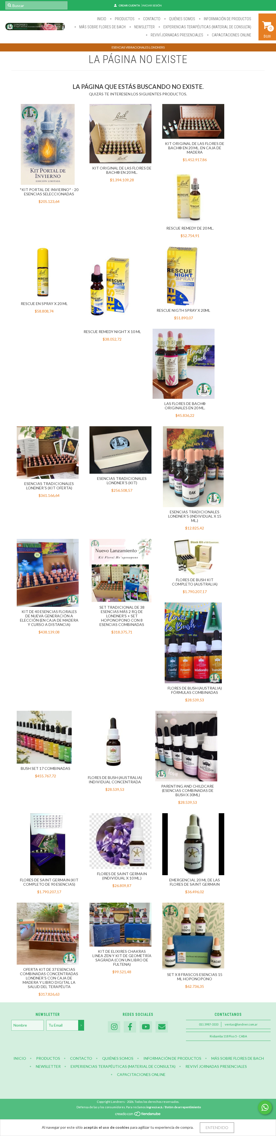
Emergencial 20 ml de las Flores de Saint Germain (194, 882)
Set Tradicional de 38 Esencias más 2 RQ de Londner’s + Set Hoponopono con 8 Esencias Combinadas (121, 616)
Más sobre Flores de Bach (102, 27)
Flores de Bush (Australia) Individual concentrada (115, 779)
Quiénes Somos (181, 19)
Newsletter (144, 27)
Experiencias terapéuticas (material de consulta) (207, 27)
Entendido (217, 1127)
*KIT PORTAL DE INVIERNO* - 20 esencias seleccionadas (49, 191)
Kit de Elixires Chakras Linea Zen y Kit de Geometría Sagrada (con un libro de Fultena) (121, 958)
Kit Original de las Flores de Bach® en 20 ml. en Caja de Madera (194, 147)
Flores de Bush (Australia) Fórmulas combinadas (195, 690)
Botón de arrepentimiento (183, 1107)
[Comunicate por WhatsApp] (265, 1107)
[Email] (162, 1027)
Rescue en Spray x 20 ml (44, 303)
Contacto (151, 19)
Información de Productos (227, 19)
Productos (124, 19)
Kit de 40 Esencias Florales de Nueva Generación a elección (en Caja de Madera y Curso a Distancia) (49, 618)
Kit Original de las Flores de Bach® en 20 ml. (121, 170)
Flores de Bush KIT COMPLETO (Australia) (195, 581)
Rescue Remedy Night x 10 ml (112, 331)
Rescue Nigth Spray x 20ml (183, 310)
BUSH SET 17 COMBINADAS (45, 768)
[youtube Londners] (146, 1027)
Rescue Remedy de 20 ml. (190, 228)
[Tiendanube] (138, 1115)
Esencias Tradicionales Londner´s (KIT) (122, 480)
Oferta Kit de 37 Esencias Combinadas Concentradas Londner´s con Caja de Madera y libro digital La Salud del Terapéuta (49, 978)
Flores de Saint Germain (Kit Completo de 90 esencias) (49, 882)
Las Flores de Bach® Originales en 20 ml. (185, 405)
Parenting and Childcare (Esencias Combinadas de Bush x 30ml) (187, 790)
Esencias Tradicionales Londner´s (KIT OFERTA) (49, 485)
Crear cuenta (129, 5)
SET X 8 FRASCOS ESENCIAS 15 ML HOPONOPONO (194, 976)
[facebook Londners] (130, 1027)
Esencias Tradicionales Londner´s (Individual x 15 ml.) (194, 516)
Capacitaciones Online (231, 35)
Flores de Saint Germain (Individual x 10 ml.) (122, 875)
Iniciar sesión (152, 5)
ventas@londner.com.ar (241, 1024)
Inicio (101, 19)
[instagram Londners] (114, 1027)
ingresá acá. (154, 1107)
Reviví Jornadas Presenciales (176, 35)
